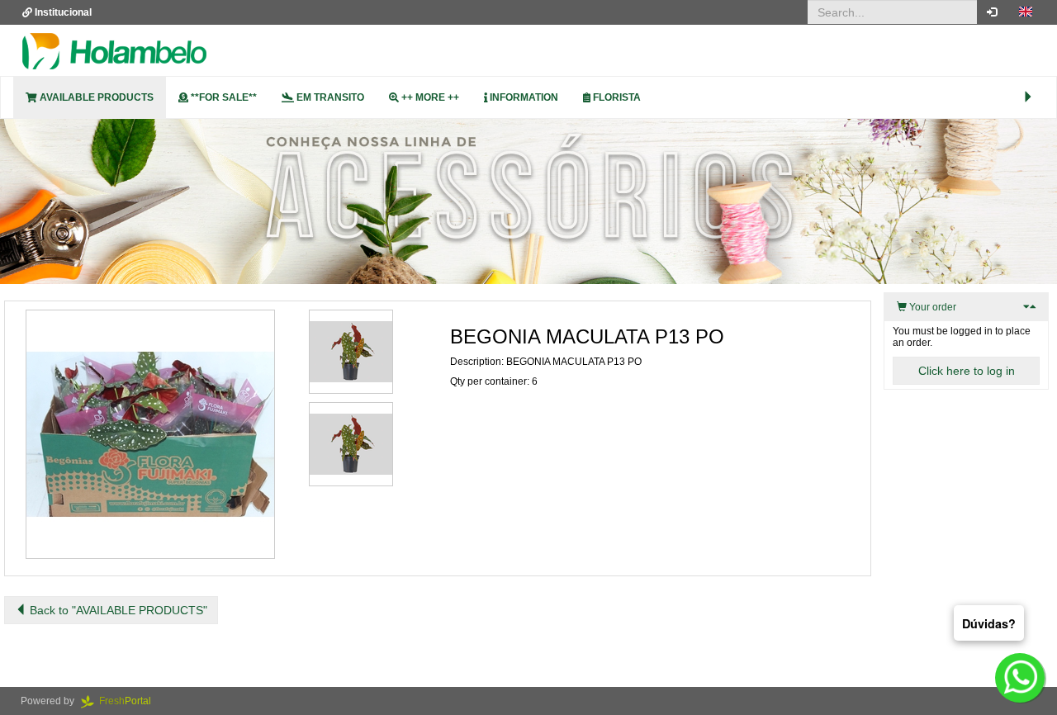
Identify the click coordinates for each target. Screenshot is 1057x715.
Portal (130, 701)
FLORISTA (615, 97)
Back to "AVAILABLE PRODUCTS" (116, 610)
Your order (931, 307)
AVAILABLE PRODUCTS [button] (95, 97)
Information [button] (522, 97)
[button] (1026, 12)
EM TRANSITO (329, 97)
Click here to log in (966, 370)
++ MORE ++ (429, 97)
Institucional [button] (62, 12)
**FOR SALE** (222, 97)
